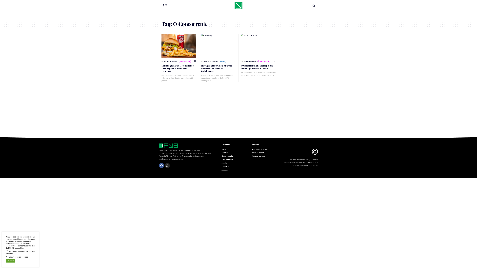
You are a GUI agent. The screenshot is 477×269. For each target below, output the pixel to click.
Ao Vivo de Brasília (170, 61)
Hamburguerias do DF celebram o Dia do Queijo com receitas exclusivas (177, 68)
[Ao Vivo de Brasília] (238, 5)
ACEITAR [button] (11, 261)
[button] (313, 5)
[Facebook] (163, 5)
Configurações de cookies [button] (17, 257)
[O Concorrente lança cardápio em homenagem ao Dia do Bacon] (258, 46)
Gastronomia (185, 61)
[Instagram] (166, 5)
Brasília (222, 61)
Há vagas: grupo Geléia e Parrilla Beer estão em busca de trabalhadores (216, 68)
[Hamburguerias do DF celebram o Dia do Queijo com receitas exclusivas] (178, 46)
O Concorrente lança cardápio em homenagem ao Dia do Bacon (257, 67)
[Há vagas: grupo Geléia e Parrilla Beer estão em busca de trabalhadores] (218, 46)
